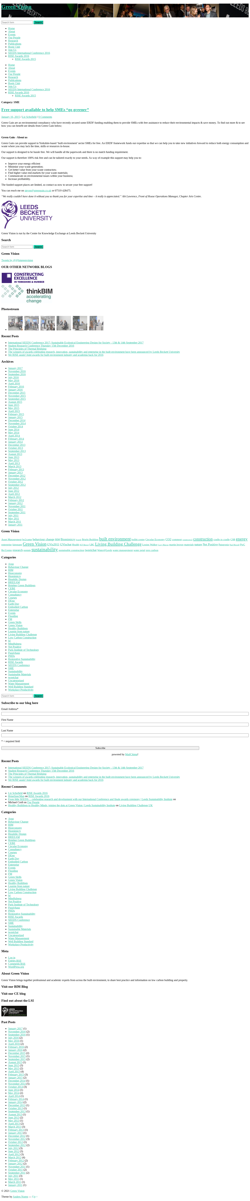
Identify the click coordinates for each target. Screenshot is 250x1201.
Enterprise (13, 610)
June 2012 (13, 491)
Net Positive (210, 544)
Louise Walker (149, 544)
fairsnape (17, 544)
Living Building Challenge (118, 544)
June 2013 (13, 457)
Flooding (13, 616)
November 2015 (17, 395)
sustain (27, 550)
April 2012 (14, 494)
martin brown (176, 544)
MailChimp (131, 754)
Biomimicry (68, 539)
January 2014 (15, 441)
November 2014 (17, 423)
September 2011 (17, 512)
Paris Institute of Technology (23, 649)
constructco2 (187, 540)
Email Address (9, 709)
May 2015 (13, 408)
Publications (14, 43)
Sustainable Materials (19, 674)
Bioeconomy (15, 573)
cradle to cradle (221, 539)
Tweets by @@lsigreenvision (17, 260)
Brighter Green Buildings (21, 585)
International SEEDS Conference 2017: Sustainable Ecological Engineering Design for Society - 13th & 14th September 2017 (76, 342)
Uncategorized (16, 680)
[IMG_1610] (47, 323)
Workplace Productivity (21, 689)
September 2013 (17, 451)
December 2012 (16, 475)
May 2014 (13, 432)
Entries (14, 960)
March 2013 (14, 466)
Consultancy (15, 594)
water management (123, 550)
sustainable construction (71, 550)
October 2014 (15, 426)
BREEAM (14, 582)
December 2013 (16, 444)
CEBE (11, 588)
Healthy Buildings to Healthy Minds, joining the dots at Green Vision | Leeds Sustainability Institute (61, 805)
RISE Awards (15, 662)
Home (11, 28)
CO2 (168, 539)
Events (11, 34)
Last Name (7, 730)
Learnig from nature (19, 631)
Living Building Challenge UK (136, 805)
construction (203, 539)
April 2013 (14, 463)
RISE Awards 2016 (18, 56)
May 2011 (13, 518)
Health (75, 544)
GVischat (65, 544)
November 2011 (17, 506)
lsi (9, 640)
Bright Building (90, 539)
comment (177, 539)
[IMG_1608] (64, 323)
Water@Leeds (104, 550)
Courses (12, 597)
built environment (115, 538)
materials (189, 544)
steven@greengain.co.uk (38, 190)
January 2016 (15, 389)
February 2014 (16, 438)
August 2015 (15, 402)
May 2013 (13, 460)
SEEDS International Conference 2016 (29, 52)
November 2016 (17, 371)
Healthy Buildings (18, 628)
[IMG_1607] (80, 323)
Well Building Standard (20, 686)
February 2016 (16, 386)
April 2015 (14, 411)
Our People (14, 37)
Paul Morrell (234, 545)
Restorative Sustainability (21, 659)
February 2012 (16, 500)
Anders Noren (20, 1196)
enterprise (6, 544)
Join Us (12, 49)
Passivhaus (14, 652)
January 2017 (15, 368)
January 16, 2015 (10, 116)
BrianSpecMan (16, 796)
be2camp (27, 539)
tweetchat (91, 550)
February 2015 (16, 414)
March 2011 (14, 521)
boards (78, 540)
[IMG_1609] (15, 323)
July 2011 (13, 515)
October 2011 (15, 509)
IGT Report (84, 545)
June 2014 (13, 429)
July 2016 (13, 377)
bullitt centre (138, 539)
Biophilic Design (17, 579)
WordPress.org (16, 966)
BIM (57, 539)
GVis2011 (53, 544)
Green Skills (14, 622)
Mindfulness (14, 643)
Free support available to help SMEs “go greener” (45, 109)
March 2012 (14, 497)
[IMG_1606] (96, 323)
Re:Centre (6, 550)
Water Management (18, 683)
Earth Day (13, 603)
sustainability (44, 549)
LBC (91, 544)
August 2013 (15, 454)
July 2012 (13, 487)
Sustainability (15, 671)
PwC (242, 544)
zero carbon (152, 550)
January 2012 (15, 503)
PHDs (11, 656)
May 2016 (13, 380)
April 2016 (14, 383)
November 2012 (17, 478)
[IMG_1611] (31, 323)
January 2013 (15, 472)
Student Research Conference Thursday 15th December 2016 (41, 345)
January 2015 (15, 417)
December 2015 (16, 392)
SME (11, 668)
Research (13, 40)
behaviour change (43, 539)
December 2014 (16, 420)
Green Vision (16, 7)
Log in (11, 957)
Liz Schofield (29, 116)
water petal (139, 550)
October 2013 (15, 448)
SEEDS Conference (19, 665)
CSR (232, 539)
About (11, 31)
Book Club (14, 46)
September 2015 (17, 398)
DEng (11, 600)
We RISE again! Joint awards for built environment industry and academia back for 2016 (55, 354)
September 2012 (17, 484)
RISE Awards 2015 (25, 59)
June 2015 (13, 405)
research (18, 550)
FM (10, 619)
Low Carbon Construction (22, 637)
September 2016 (17, 374)
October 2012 (15, 481)
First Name (7, 719)
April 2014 (14, 435)
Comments (16, 963)
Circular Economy (155, 539)
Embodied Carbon (18, 606)
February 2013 (16, 469)
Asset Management (11, 539)
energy (242, 539)
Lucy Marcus (163, 545)
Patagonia (224, 544)
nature (198, 544)
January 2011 (15, 524)
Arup (11, 563)
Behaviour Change (18, 567)
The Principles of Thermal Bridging (27, 348)
